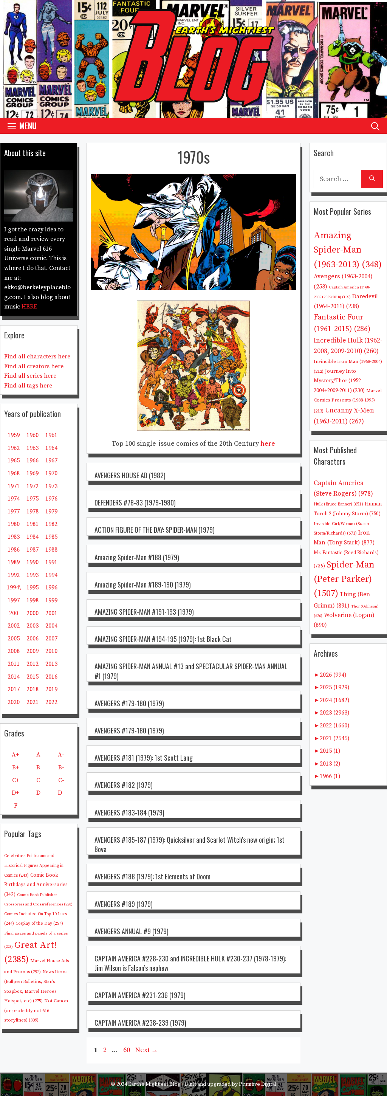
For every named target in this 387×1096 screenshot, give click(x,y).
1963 (32, 448)
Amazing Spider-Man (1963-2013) (348, 250)
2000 (32, 613)
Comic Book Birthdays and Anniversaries (36, 885)
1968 (14, 473)
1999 (51, 600)
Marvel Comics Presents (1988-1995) (348, 401)
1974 (14, 498)
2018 (32, 689)
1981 (32, 524)
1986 (14, 549)
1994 (51, 575)
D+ (15, 793)
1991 (51, 562)
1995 (32, 587)
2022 (51, 702)
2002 (14, 625)
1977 (14, 511)
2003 (32, 625)
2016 (51, 677)
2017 (14, 689)
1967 (51, 460)
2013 (51, 664)
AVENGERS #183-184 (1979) (129, 812)
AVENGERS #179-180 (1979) (129, 703)
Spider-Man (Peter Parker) (344, 579)
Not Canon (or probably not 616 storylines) (36, 1010)
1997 (14, 600)
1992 (14, 575)
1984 (32, 537)
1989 (14, 562)
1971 (14, 486)
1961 (51, 435)
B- (61, 767)
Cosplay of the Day (39, 923)
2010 (51, 651)
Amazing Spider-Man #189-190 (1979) (142, 584)
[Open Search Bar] (375, 125)
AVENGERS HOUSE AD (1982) (130, 475)
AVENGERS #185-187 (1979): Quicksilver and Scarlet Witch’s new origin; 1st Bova (189, 844)
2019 (51, 689)
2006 (32, 638)
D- (61, 793)
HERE (29, 306)
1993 (32, 575)
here (267, 443)
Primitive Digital (258, 1084)
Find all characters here (37, 356)
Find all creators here (33, 366)
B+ (15, 767)
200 (13, 613)
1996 (51, 587)
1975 (32, 498)
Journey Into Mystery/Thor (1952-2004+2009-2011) (339, 381)
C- (61, 780)
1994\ (14, 587)
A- (61, 754)
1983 (14, 537)
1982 (51, 524)
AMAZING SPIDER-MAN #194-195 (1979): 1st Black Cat (163, 639)
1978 (32, 511)
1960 (32, 435)
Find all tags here (28, 385)
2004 (51, 625)
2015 (32, 677)
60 (127, 1050)
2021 (32, 702)
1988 (51, 549)
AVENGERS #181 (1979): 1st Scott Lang (143, 758)
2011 (14, 664)
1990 (32, 562)
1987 (32, 549)
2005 (14, 638)
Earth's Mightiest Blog (154, 1084)
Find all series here (30, 376)
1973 (51, 486)
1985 (51, 537)
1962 (14, 448)
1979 (51, 511)
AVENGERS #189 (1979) (123, 904)
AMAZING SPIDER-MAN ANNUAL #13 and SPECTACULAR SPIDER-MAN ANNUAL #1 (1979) (191, 671)
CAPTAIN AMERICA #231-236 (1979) (140, 995)
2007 (51, 638)
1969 (32, 473)
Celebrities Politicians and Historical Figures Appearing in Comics (33, 865)
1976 (51, 498)
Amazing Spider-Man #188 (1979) (136, 557)
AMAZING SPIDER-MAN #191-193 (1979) (144, 612)
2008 (14, 651)
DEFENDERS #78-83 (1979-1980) (135, 502)
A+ (15, 754)
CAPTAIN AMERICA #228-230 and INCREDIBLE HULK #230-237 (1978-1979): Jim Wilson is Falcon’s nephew (190, 963)
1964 (51, 448)
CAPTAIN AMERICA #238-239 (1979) (140, 1023)
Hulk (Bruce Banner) (338, 504)
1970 (51, 473)
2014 (14, 677)
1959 (14, 435)
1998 (32, 600)
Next (146, 1050)
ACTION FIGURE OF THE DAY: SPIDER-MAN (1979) (154, 530)
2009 (32, 651)
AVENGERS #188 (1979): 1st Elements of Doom (152, 876)
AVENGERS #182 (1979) (123, 785)
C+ (15, 780)
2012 (32, 664)
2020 (14, 702)
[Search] (372, 179)
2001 (51, 613)
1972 (32, 486)
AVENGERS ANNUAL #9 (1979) (131, 931)
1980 (14, 524)
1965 (14, 460)
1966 (32, 460)
